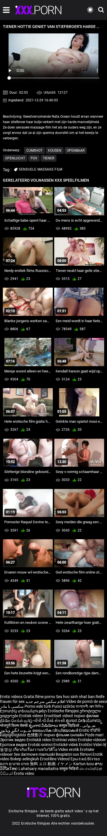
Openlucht (15, 158)
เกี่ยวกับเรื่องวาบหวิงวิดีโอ (35, 749)
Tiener (48, 158)
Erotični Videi (90, 744)
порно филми (86, 715)
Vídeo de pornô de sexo (86, 701)
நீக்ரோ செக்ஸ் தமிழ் (16, 720)
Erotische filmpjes (63, 711)
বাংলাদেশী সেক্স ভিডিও (90, 706)
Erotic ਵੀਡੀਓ (89, 730)
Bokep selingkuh (24, 759)
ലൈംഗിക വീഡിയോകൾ (55, 730)
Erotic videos (11, 696)
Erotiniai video (65, 739)
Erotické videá (66, 744)
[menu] (6, 10)
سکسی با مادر (12, 706)
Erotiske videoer (92, 739)
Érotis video (24, 773)
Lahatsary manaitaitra (39, 768)
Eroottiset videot (59, 715)
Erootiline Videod (55, 759)
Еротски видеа (14, 744)
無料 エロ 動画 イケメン (51, 763)
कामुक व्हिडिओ (69, 725)
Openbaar (75, 151)
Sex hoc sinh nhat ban (75, 696)
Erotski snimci (40, 744)
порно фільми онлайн (64, 735)
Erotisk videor (31, 715)
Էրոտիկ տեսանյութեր (24, 711)
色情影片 (35, 735)
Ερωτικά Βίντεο (85, 759)
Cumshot (34, 151)
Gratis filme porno (39, 696)
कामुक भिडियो (69, 768)
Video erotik (69, 749)
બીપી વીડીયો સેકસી (49, 720)
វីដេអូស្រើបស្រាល (13, 735)
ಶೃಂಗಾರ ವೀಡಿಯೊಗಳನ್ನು (84, 720)
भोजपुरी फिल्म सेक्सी (14, 725)
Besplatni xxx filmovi (74, 754)
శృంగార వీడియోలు (44, 725)
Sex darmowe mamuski (34, 754)
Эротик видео (13, 739)
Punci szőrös (63, 706)
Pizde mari (94, 735)
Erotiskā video (39, 739)
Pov (34, 158)
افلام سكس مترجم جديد (45, 701)
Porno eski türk (38, 706)
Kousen (54, 151)
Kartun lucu (84, 763)
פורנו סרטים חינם (14, 763)
